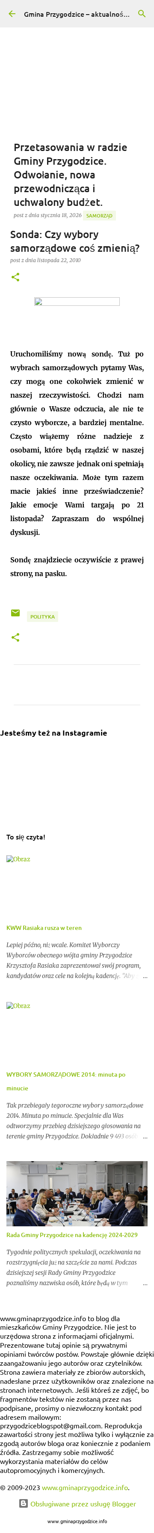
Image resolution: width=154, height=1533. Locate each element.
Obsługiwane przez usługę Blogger (82, 1503)
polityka (42, 616)
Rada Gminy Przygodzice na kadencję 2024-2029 (72, 1235)
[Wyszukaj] (142, 13)
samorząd (99, 215)
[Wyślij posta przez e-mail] (16, 616)
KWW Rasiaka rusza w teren (44, 927)
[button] (15, 278)
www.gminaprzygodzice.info (85, 1487)
